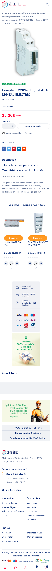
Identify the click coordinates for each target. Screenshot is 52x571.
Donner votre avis (8, 99)
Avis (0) (38, 170)
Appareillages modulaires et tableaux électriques (27, 13)
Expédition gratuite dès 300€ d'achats (28, 438)
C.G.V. (5, 515)
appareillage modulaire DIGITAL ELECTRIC (18, 16)
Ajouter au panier (33, 126)
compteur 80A (8, 106)
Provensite (36, 552)
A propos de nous (10, 503)
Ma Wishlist (31, 519)
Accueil (4, 13)
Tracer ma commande (36, 515)
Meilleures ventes (34, 532)
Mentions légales (9, 507)
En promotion (7, 536)
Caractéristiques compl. (16, 170)
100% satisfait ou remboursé (28, 427)
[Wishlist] (11, 133)
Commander (32, 511)
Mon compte (32, 503)
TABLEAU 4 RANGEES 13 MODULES (38, 244)
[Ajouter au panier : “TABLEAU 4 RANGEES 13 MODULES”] (30, 263)
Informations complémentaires (20, 165)
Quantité (6, 121)
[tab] (9, 159)
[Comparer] (28, 133)
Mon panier (31, 507)
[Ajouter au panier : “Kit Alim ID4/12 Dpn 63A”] (6, 263)
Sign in (25, 567)
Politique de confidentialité (13, 511)
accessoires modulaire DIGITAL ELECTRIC (17, 20)
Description (9, 159)
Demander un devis (10, 540)
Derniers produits (34, 536)
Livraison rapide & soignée (28, 433)
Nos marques (7, 532)
